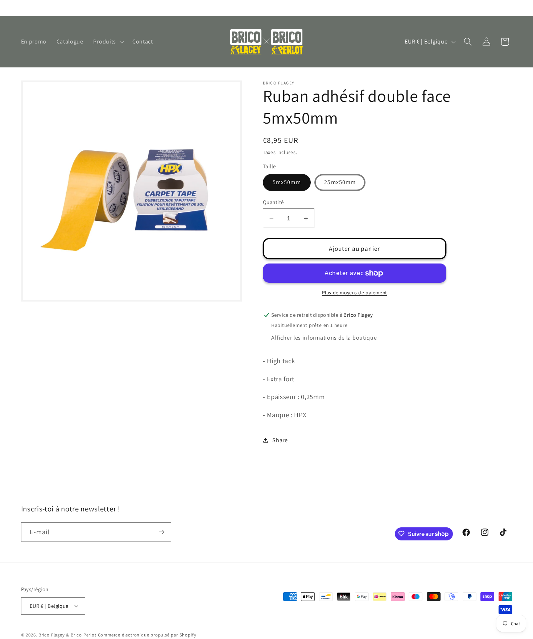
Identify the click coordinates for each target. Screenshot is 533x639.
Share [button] (280, 440)
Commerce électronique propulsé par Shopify (147, 635)
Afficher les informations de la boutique (324, 338)
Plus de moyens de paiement (354, 292)
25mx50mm (340, 182)
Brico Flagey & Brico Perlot (67, 635)
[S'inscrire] (161, 532)
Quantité (273, 202)
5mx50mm (287, 182)
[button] (107, 41)
